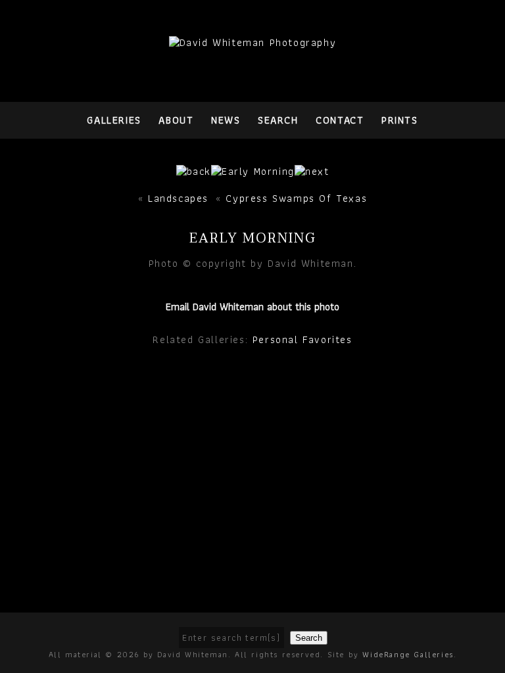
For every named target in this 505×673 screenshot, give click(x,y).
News (225, 120)
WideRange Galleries (407, 654)
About (175, 120)
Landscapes (178, 198)
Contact (340, 120)
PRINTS (399, 120)
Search (278, 120)
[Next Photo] (253, 171)
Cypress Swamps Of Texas (296, 198)
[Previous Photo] (193, 171)
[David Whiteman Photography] (253, 42)
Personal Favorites (302, 339)
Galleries (114, 120)
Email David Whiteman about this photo (252, 306)
